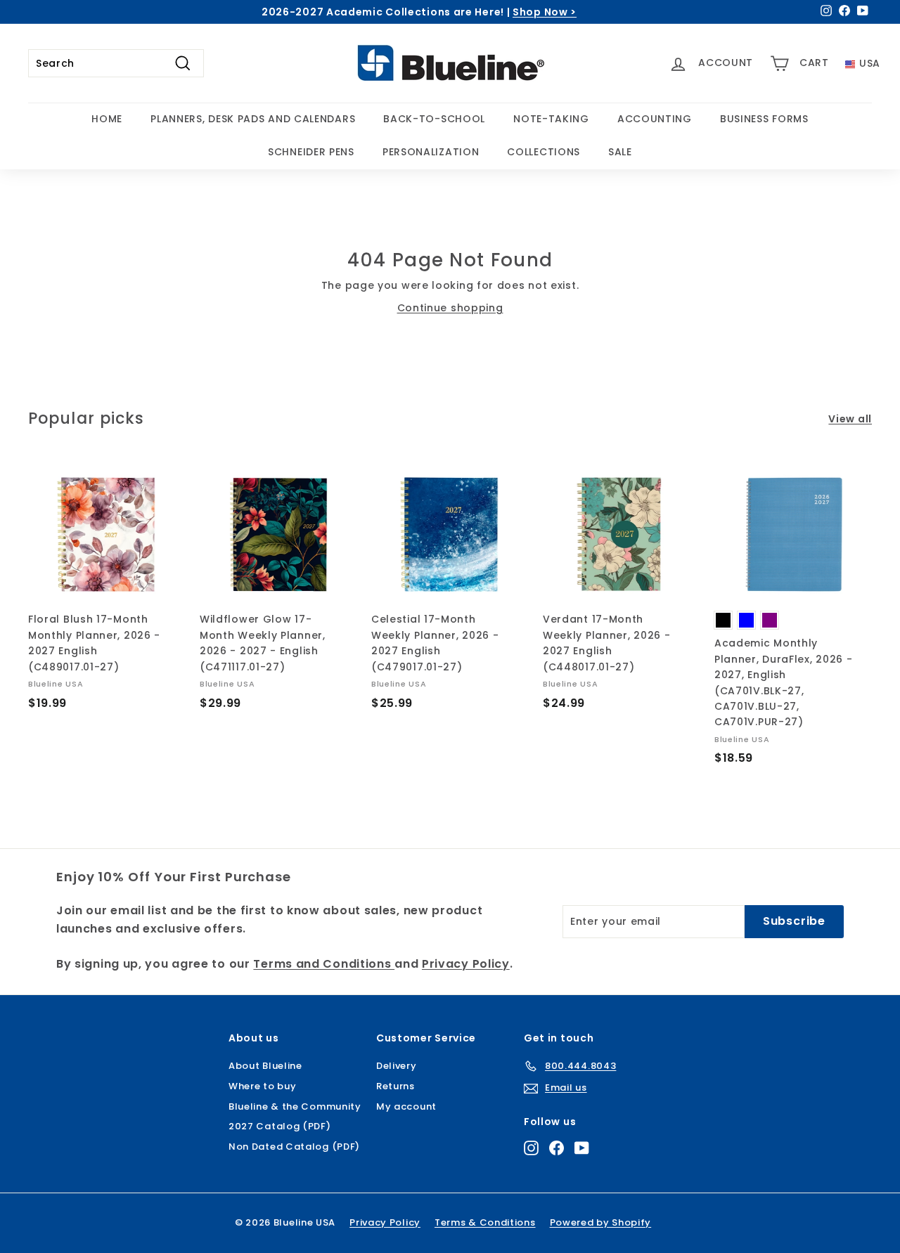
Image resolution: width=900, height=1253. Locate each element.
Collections (543, 152)
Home (106, 119)
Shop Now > (545, 12)
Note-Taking (551, 119)
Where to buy (262, 1086)
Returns (395, 1086)
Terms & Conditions (485, 1222)
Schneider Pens (311, 152)
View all (850, 419)
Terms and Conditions (323, 964)
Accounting (654, 119)
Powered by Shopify (601, 1222)
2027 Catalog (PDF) (280, 1126)
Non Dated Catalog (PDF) (294, 1146)
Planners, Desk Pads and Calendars (252, 119)
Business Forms (764, 119)
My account (406, 1106)
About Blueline (265, 1065)
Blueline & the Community (295, 1106)
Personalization (431, 152)
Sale (620, 152)
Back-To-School (434, 119)
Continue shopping (450, 308)
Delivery (396, 1065)
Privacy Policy (466, 964)
